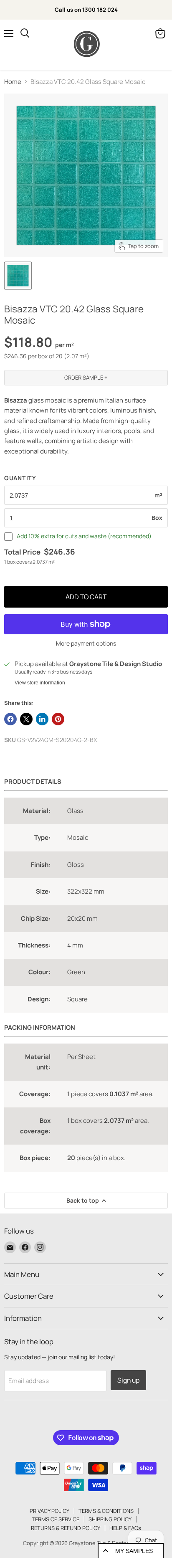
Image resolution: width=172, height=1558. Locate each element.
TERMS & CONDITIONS (106, 1511)
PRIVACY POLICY (49, 1511)
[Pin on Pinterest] (58, 719)
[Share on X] (26, 719)
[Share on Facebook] (10, 719)
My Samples (134, 1551)
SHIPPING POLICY (110, 1519)
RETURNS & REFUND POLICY (65, 1528)
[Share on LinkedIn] (42, 719)
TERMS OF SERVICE (55, 1519)
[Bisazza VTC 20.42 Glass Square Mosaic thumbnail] (18, 275)
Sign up (128, 1380)
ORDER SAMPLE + (86, 377)
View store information (40, 683)
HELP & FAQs (125, 1528)
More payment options (86, 643)
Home (12, 81)
